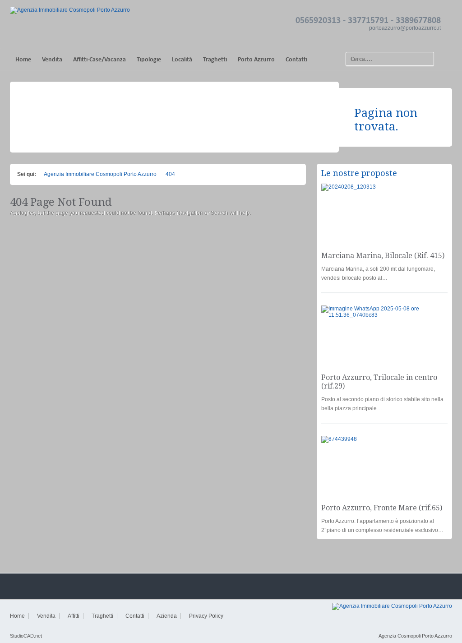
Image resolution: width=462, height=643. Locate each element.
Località (182, 59)
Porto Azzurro (256, 59)
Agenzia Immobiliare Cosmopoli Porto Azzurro (100, 174)
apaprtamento (425, 444)
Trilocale (431, 314)
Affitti (73, 616)
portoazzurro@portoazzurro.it (405, 28)
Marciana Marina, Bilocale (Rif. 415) (382, 255)
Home (23, 59)
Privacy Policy (206, 616)
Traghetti (215, 59)
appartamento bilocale (416, 192)
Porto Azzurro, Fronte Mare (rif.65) (381, 508)
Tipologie (149, 59)
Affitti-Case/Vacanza (99, 59)
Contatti (296, 59)
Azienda (167, 616)
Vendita (52, 59)
